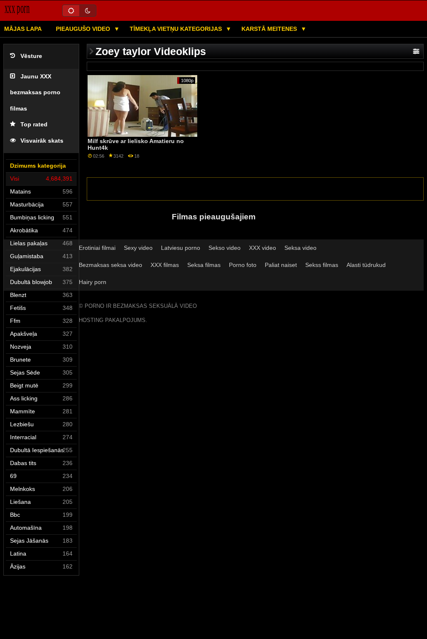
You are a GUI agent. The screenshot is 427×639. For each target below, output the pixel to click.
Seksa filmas (204, 265)
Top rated (34, 124)
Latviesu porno (180, 247)
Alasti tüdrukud (366, 265)
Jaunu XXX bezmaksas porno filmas (35, 92)
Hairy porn (92, 282)
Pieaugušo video (84, 28)
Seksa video (300, 247)
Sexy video (138, 247)
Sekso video (224, 247)
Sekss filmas (321, 265)
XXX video (262, 247)
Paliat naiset (281, 265)
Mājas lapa (23, 28)
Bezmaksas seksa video (110, 265)
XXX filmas (165, 265)
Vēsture (31, 56)
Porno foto (242, 265)
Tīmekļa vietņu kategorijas (177, 28)
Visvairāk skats (41, 141)
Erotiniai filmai (97, 247)
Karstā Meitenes (270, 28)
